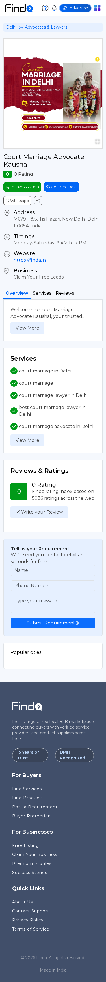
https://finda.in (30, 260)
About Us (22, 902)
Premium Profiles (31, 863)
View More (27, 328)
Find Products (28, 797)
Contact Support (30, 911)
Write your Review (41, 512)
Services (42, 293)
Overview (17, 293)
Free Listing (25, 845)
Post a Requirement (35, 806)
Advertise (79, 7)
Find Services (27, 788)
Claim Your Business (34, 854)
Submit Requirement (51, 623)
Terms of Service (30, 929)
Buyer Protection (31, 816)
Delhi (11, 27)
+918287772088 (24, 186)
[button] (53, 93)
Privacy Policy (28, 920)
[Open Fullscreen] (97, 141)
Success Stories (29, 872)
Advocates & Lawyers (46, 27)
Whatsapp (19, 200)
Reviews (65, 293)
